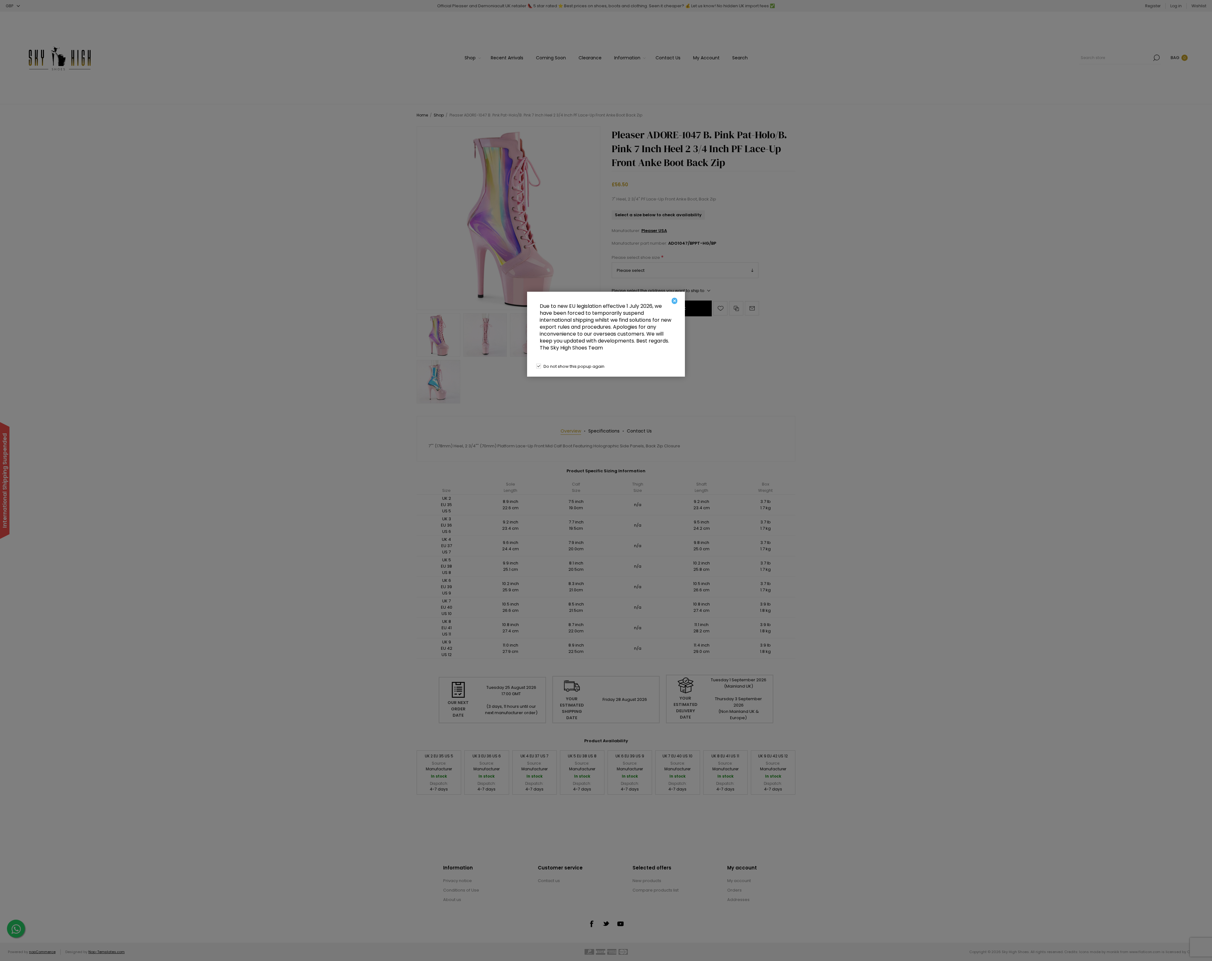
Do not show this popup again (574, 366)
